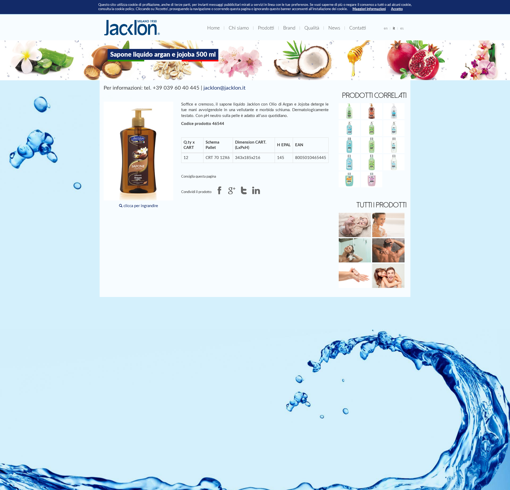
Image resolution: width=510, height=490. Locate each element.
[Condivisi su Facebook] (219, 190)
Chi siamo (239, 28)
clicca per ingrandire (140, 206)
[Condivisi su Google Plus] (231, 190)
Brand (289, 28)
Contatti (357, 28)
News (334, 28)
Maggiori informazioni (369, 9)
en (386, 28)
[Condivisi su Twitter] (244, 190)
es (402, 28)
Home (213, 28)
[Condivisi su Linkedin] (256, 190)
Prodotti (266, 28)
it (394, 28)
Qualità (311, 28)
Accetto (397, 9)
